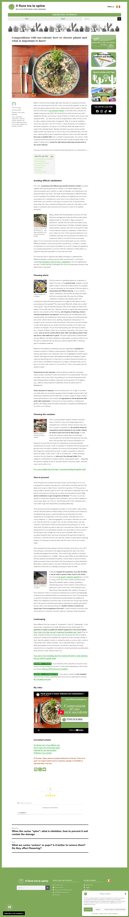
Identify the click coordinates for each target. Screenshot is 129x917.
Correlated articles (41, 172)
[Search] (47, 888)
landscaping (19, 122)
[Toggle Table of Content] (51, 156)
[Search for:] (100, 19)
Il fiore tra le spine (30, 6)
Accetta (88, 909)
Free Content (21, 112)
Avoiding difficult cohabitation (44, 159)
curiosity (14, 120)
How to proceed (40, 165)
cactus (13, 117)
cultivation (21, 119)
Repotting (14, 114)
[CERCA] (119, 19)
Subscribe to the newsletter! (14, 913)
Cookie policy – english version (99, 913)
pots (13, 124)
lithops (25, 122)
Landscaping (39, 168)
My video (38, 170)
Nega (98, 909)
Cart (26, 19)
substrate (14, 126)
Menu (110, 7)
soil (26, 124)
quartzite (17, 124)
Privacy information (113, 913)
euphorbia (19, 120)
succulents (19, 126)
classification (19, 117)
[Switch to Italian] (118, 7)
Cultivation (14, 112)
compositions (15, 119)
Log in (63, 19)
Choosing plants (40, 161)
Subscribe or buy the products (64, 15)
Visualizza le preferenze (114, 909)
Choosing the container (42, 163)
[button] (125, 894)
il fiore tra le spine (16, 108)
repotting (22, 124)
